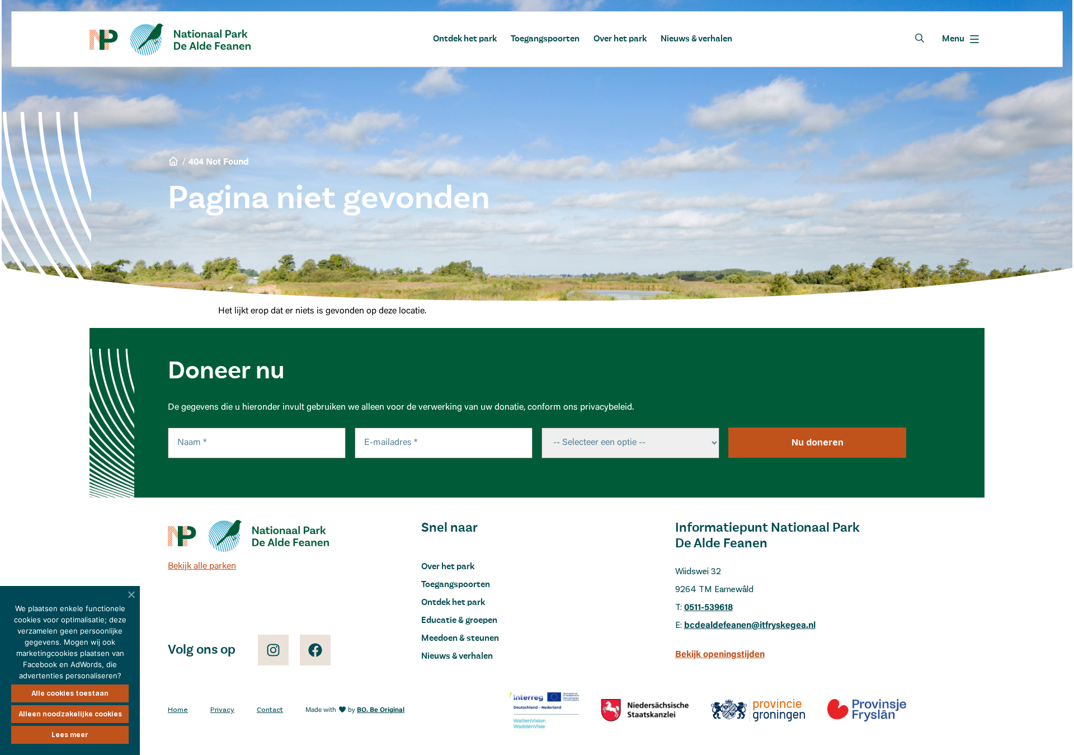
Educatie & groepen (459, 620)
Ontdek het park (465, 39)
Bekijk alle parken (202, 566)
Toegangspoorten (545, 39)
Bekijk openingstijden (720, 654)
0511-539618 (708, 607)
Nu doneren (818, 442)
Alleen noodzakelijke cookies (70, 714)
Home (178, 710)
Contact (270, 710)
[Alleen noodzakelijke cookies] (131, 594)
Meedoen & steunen (460, 638)
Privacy (222, 710)
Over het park (620, 39)
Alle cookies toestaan (70, 693)
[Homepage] (170, 39)
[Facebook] (315, 650)
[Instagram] (273, 650)
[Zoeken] (919, 38)
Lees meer (69, 735)
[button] (960, 39)
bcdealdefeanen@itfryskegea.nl (750, 625)
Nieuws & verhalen (696, 39)
